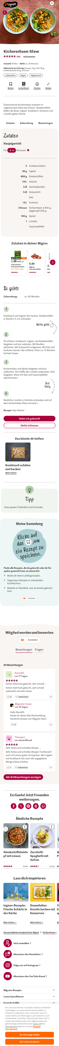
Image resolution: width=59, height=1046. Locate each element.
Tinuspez (20, 737)
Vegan (23, 75)
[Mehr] (51, 697)
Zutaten (10, 122)
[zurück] (5, 12)
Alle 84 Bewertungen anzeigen (23, 777)
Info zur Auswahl (28, 150)
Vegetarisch (36, 75)
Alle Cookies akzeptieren (29, 1041)
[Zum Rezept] (15, 846)
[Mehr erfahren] (17, 468)
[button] (9, 674)
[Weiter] (52, 262)
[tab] (29, 990)
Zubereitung (26, 122)
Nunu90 (19, 673)
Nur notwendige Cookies (30, 1034)
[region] (29, 1024)
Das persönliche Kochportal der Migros (21, 932)
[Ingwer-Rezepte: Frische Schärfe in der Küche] (15, 903)
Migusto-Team (23, 704)
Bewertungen (45, 122)
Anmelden (32, 598)
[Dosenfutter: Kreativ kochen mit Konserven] (42, 903)
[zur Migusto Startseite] (11, 3)
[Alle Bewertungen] (10, 56)
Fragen (39, 649)
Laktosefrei (10, 75)
